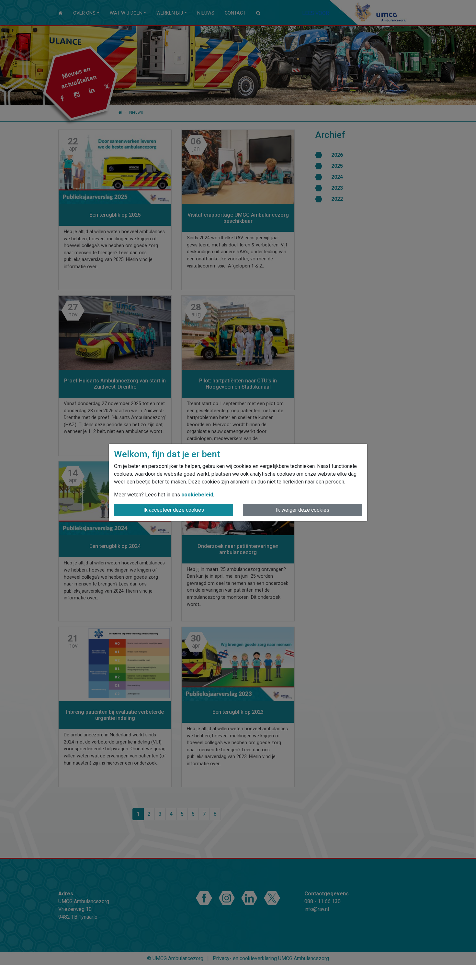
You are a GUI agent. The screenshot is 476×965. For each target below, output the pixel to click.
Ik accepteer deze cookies (173, 510)
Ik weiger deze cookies (302, 510)
